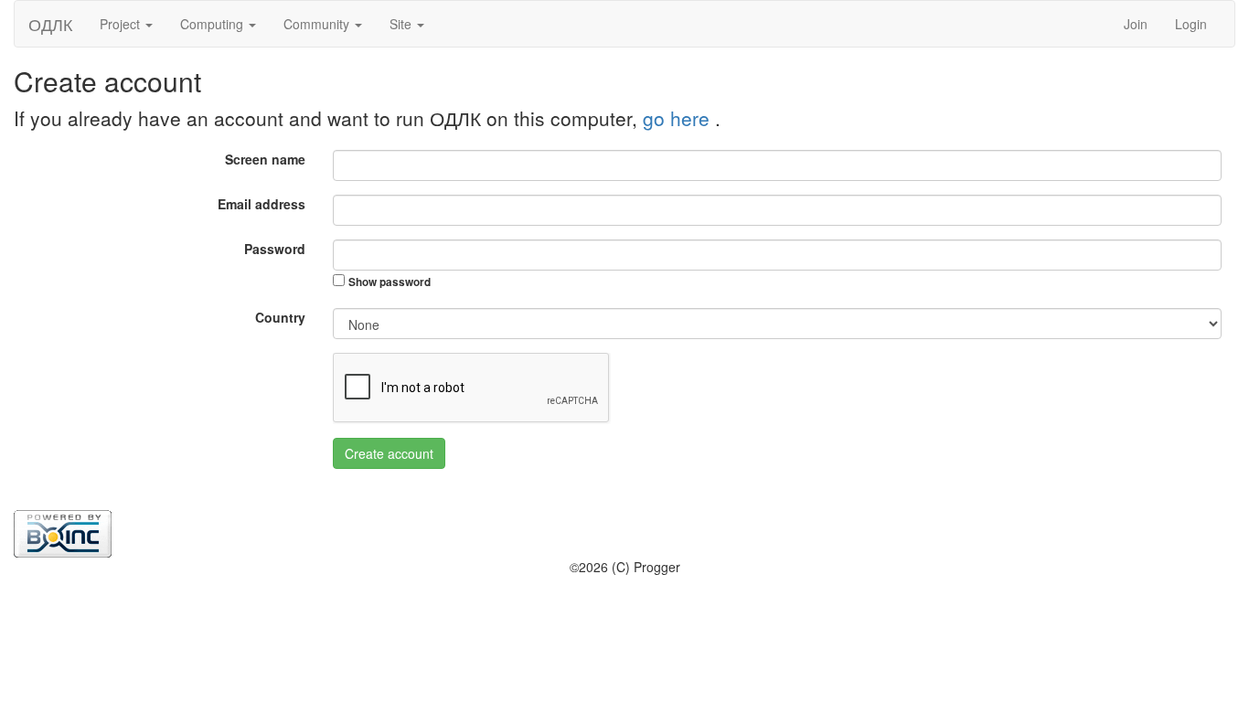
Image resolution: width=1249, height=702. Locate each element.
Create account (389, 453)
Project (122, 24)
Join (1136, 24)
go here (679, 118)
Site (402, 24)
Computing (213, 24)
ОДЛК (50, 24)
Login (1191, 24)
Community (318, 24)
